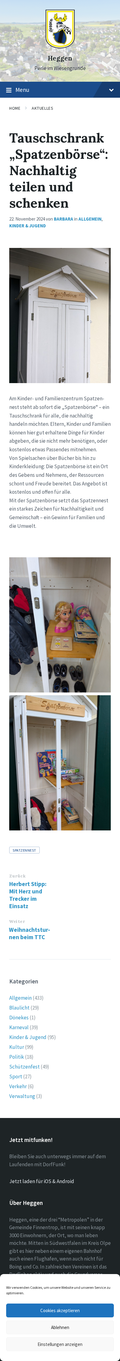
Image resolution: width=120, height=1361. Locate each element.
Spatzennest (24, 850)
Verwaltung (22, 1096)
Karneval (19, 1027)
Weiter (17, 921)
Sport (15, 1076)
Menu (22, 89)
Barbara (63, 219)
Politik (16, 1056)
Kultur (16, 1047)
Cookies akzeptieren (60, 1310)
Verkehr (18, 1086)
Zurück (17, 876)
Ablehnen (60, 1327)
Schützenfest (24, 1066)
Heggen (60, 58)
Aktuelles (42, 108)
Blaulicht (19, 1007)
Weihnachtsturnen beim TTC (29, 933)
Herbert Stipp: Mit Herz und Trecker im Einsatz (27, 895)
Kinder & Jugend (27, 226)
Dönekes (19, 1017)
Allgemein (90, 219)
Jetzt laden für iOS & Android (41, 1181)
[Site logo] (60, 47)
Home (14, 108)
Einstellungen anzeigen (60, 1344)
